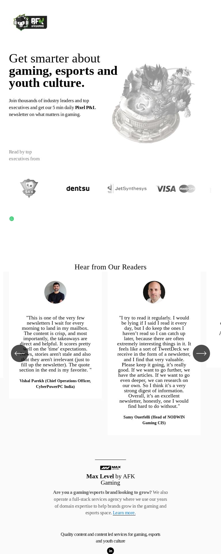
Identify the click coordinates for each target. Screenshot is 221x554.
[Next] (201, 353)
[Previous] (19, 353)
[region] (110, 353)
